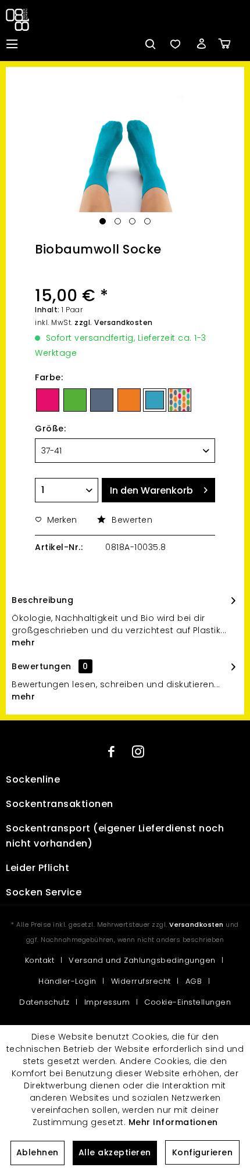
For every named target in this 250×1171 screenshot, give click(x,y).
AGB (193, 981)
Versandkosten (196, 924)
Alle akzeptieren (114, 1152)
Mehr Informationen (173, 1122)
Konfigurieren (202, 1152)
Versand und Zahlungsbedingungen (142, 960)
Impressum (107, 1002)
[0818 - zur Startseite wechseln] (20, 20)
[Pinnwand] (175, 43)
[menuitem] (11, 43)
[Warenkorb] (232, 43)
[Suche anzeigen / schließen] (149, 43)
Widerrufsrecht (141, 981)
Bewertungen (42, 666)
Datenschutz (44, 1002)
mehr (23, 642)
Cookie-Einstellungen (187, 1002)
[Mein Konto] (201, 43)
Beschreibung (42, 600)
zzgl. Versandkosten (113, 322)
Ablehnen (37, 1152)
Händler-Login (67, 981)
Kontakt (40, 960)
